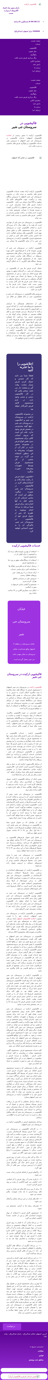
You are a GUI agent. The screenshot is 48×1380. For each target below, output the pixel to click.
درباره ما (37, 68)
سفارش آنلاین (35, 61)
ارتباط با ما (36, 71)
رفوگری (33, 55)
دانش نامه (36, 64)
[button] (22, 77)
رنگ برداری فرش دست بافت (25, 58)
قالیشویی (33, 48)
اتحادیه (8, 135)
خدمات (37, 44)
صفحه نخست (35, 41)
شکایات (41, 1351)
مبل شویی (32, 51)
